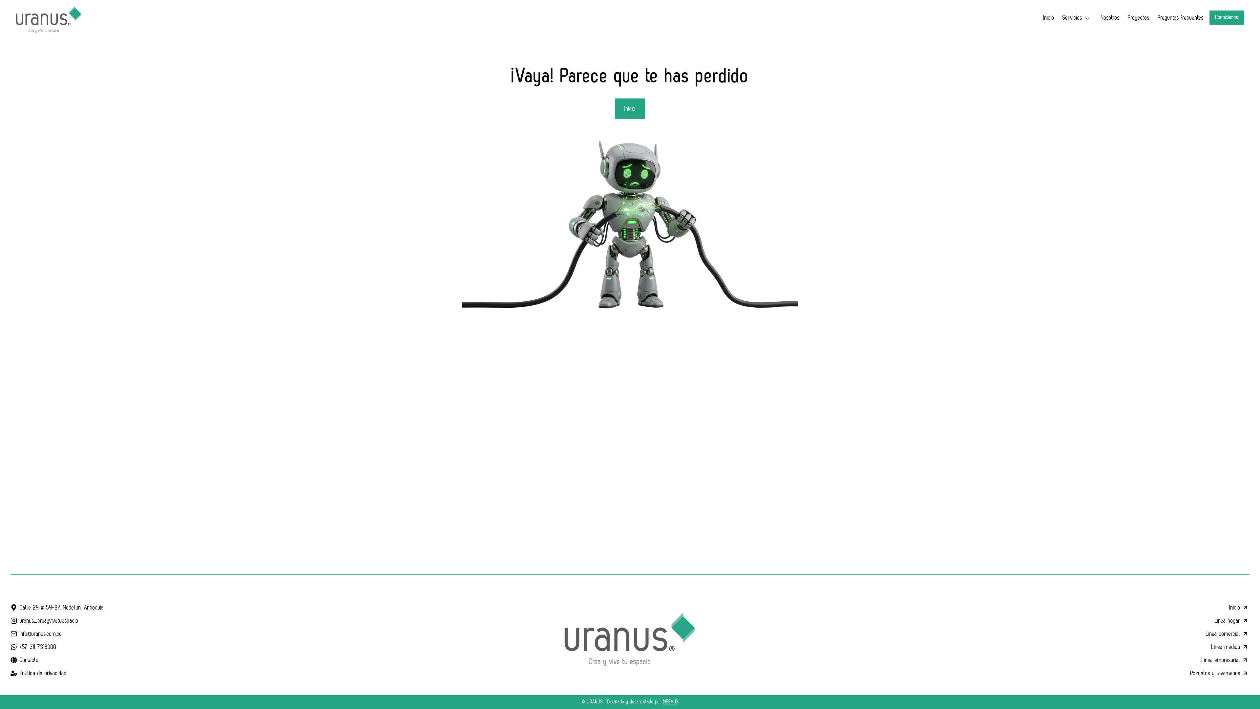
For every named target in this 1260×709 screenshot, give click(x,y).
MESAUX (671, 701)
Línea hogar (1227, 621)
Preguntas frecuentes (1181, 18)
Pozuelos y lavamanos (1215, 673)
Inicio (1048, 18)
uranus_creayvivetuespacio (49, 621)
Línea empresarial (1221, 660)
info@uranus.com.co (41, 634)
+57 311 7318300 (38, 647)
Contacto (29, 660)
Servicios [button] (1072, 18)
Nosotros (1110, 18)
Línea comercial (1223, 634)
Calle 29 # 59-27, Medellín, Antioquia (62, 608)
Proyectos (1138, 18)
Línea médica (1225, 647)
